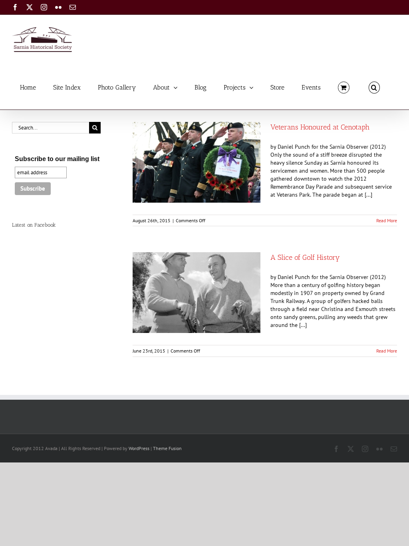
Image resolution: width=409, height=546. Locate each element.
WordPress (139, 448)
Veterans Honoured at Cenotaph (319, 127)
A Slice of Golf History (305, 257)
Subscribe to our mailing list (57, 158)
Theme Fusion (167, 448)
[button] (374, 87)
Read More (386, 220)
